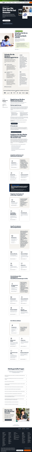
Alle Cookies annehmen (27, 450)
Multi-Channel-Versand (9, 443)
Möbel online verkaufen (3, 442)
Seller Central (29, 433)
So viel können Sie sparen (16, 0)
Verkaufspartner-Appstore (29, 438)
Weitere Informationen (13, 167)
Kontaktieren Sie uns (29, 442)
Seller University (29, 434)
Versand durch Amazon (9, 434)
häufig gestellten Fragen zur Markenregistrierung (16, 371)
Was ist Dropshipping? (3, 437)
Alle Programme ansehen (16, 439)
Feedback (28, 428)
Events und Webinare (29, 435)
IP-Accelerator (4, 102)
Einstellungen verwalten (20, 450)
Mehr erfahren (16, 49)
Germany (24, 428)
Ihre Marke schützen (13, 150)
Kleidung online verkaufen (3, 441)
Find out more (12, 242)
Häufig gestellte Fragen (5, 107)
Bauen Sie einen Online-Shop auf (23, 436)
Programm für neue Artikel (9, 436)
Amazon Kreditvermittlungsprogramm (17, 436)
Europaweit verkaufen (3, 436)
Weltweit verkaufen (16, 433)
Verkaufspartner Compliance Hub (29, 437)
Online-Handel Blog (3, 445)
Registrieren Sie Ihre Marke (5, 101)
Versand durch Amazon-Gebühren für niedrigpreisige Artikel (9, 440)
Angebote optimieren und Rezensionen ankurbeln (16, 145)
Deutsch (20, 428)
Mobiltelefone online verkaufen (4, 444)
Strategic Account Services (16, 435)
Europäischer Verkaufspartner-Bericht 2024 (29, 441)
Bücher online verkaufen (3, 439)
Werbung (15, 434)
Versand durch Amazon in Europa (9, 438)
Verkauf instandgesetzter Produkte (16, 438)
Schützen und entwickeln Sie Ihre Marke (4, 105)
